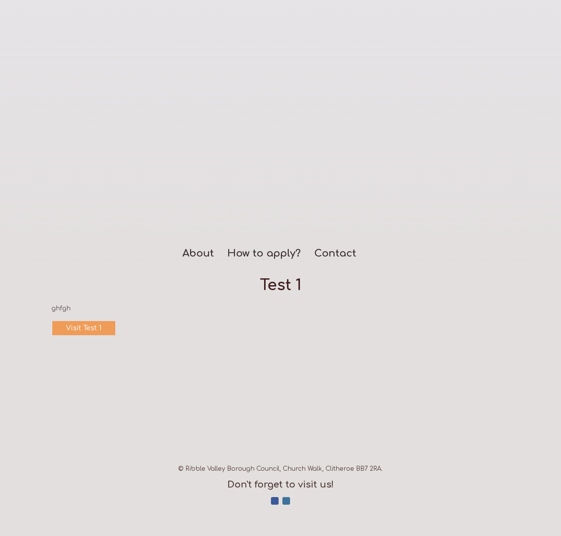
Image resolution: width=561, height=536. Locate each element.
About (198, 254)
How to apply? (264, 254)
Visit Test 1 (84, 328)
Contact (335, 254)
